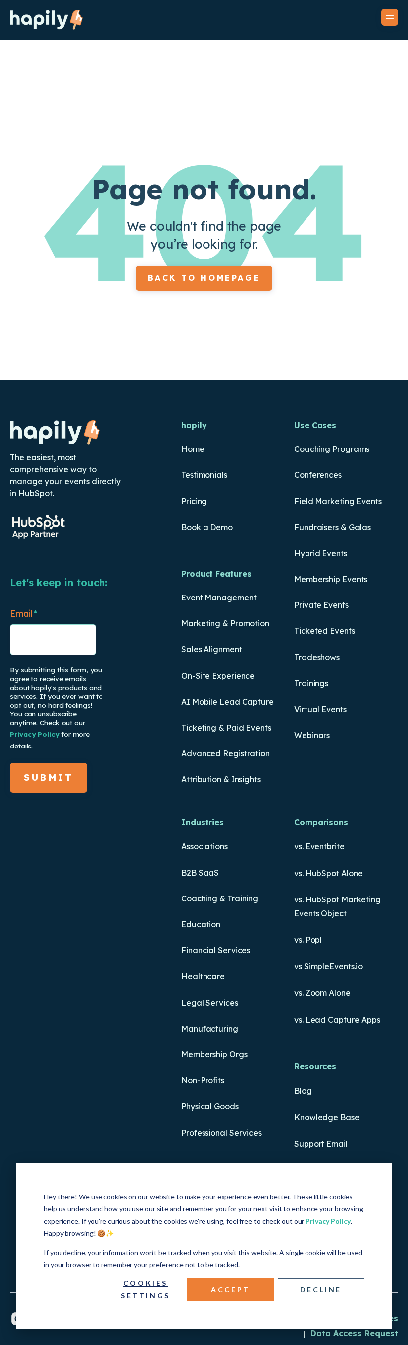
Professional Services (221, 1133)
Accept (230, 1289)
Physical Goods (210, 1106)
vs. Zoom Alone (322, 993)
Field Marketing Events (338, 501)
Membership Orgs (214, 1054)
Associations (204, 846)
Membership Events (330, 579)
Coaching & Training (219, 898)
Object (332, 913)
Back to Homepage (204, 278)
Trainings (311, 683)
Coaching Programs (331, 449)
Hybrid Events (320, 553)
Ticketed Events (324, 631)
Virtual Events (320, 709)
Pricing (194, 501)
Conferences (318, 475)
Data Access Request (354, 1333)
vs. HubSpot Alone (328, 873)
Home (192, 449)
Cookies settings (145, 1289)
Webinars (312, 735)
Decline (321, 1289)
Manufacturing (209, 1029)
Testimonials (204, 475)
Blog (303, 1091)
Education (200, 924)
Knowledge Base (327, 1117)
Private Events (321, 605)
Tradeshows (317, 657)
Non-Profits (202, 1080)
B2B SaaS (200, 873)
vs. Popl (308, 940)
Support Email (321, 1144)
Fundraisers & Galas (332, 527)
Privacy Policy (328, 1221)
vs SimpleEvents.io (328, 966)
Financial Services (215, 950)
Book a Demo (207, 527)
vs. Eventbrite (319, 846)
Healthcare (203, 976)
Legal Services (209, 1003)
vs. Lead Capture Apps (337, 1020)
